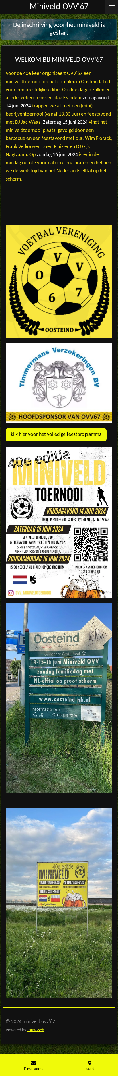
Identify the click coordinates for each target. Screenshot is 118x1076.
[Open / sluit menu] (111, 7)
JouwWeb (35, 1030)
